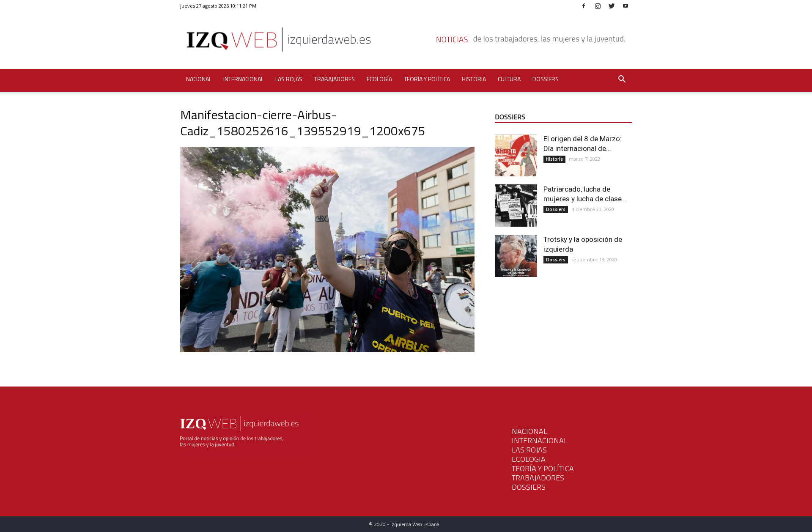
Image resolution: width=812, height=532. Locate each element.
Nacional (198, 78)
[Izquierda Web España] (406, 42)
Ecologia (529, 459)
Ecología (379, 78)
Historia (474, 78)
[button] (622, 80)
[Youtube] (625, 5)
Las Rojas (288, 78)
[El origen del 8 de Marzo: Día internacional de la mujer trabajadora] (516, 155)
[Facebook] (583, 5)
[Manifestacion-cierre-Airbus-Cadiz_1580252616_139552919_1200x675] (327, 350)
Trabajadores (334, 78)
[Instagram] (597, 5)
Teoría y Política (427, 78)
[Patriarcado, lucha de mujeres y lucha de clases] (516, 205)
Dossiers (545, 78)
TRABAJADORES (538, 477)
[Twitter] (611, 5)
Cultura (509, 78)
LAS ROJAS (529, 449)
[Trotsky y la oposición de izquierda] (516, 256)
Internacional (243, 78)
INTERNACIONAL (540, 440)
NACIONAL (529, 431)
